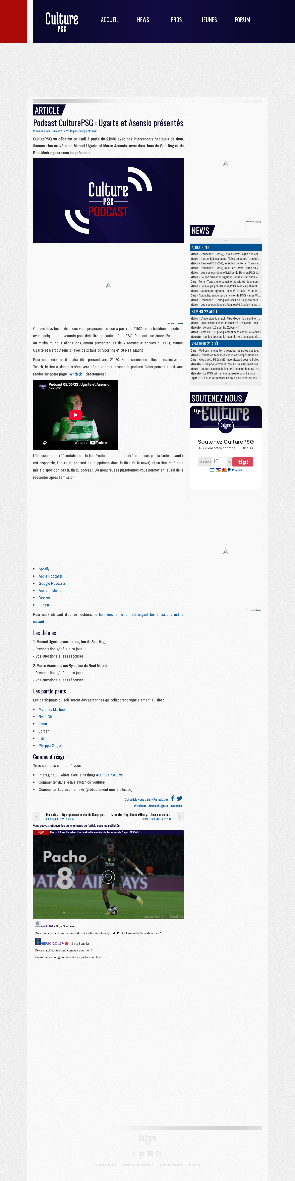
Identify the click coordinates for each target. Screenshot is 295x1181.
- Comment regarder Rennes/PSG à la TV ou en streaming (231, 290)
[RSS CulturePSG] (158, 1153)
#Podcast (140, 806)
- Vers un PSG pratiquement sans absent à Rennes (226, 332)
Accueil (110, 19)
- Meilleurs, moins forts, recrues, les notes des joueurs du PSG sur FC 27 (238, 350)
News (143, 19)
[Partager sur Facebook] (173, 799)
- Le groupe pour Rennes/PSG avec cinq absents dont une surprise (235, 286)
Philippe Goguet (87, 131)
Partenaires (193, 1165)
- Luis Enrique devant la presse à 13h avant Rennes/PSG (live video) (236, 323)
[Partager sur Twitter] (180, 799)
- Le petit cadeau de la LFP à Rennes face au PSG (225, 368)
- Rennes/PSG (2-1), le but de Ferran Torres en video (227, 268)
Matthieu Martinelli (53, 709)
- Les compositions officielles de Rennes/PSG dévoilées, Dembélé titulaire (240, 272)
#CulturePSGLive (109, 775)
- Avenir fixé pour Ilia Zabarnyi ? (215, 327)
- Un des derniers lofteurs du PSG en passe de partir (228, 336)
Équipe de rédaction (170, 1165)
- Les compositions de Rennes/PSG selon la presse (226, 304)
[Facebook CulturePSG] (134, 1153)
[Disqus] (108, 969)
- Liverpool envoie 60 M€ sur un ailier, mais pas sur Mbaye (231, 364)
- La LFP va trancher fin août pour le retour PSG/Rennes (230, 378)
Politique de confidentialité (137, 1165)
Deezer (44, 597)
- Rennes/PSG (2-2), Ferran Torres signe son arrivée (226, 254)
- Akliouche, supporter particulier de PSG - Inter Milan (226, 295)
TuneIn (44, 605)
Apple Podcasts (51, 576)
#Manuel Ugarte (158, 806)
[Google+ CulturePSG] (150, 1153)
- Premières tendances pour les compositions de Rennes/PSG (233, 355)
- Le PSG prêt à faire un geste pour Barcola (223, 373)
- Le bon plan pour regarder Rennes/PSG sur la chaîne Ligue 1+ (233, 277)
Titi (41, 738)
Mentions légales (105, 1165)
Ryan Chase (48, 716)
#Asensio (176, 806)
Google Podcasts (52, 583)
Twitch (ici (75, 374)
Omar (43, 724)
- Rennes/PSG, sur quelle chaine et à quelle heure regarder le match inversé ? (242, 300)
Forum (242, 19)
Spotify (44, 569)
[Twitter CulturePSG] (141, 1153)
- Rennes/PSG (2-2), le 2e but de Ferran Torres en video (229, 263)
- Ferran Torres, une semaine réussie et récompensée (226, 281)
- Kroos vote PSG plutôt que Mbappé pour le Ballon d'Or (228, 359)
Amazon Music (50, 590)
